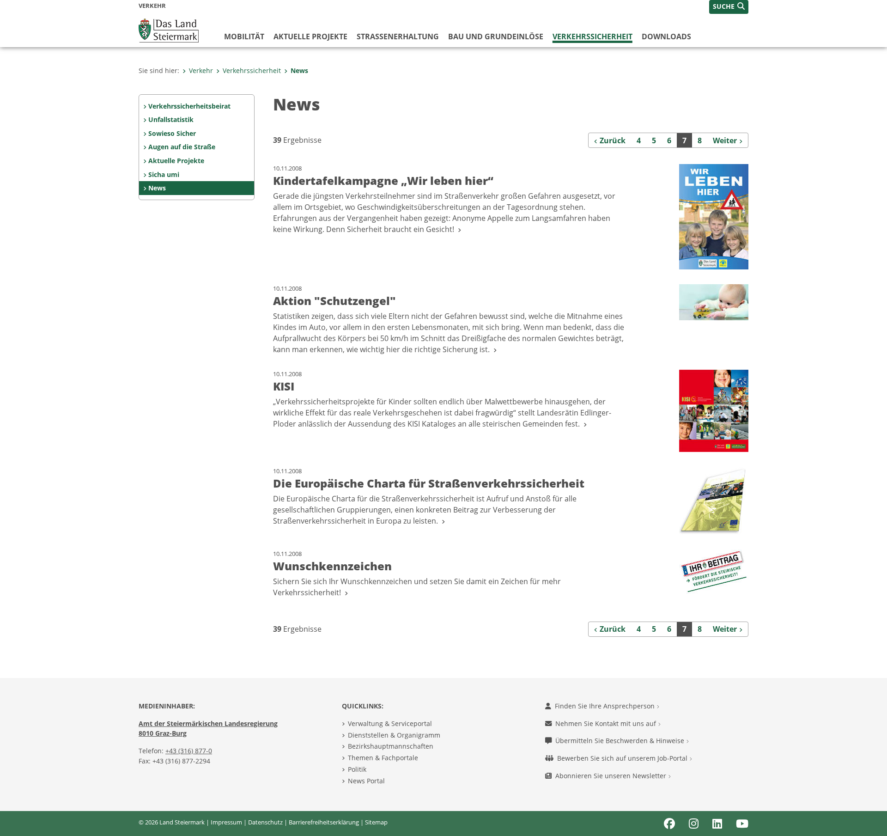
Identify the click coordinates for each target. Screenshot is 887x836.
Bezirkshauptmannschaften (390, 746)
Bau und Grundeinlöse (495, 36)
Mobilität (244, 36)
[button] (729, 6)
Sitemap (376, 822)
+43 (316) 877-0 (188, 750)
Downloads (666, 36)
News (299, 70)
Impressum (226, 822)
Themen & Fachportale (383, 757)
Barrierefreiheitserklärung (324, 822)
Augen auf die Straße (181, 146)
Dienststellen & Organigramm (394, 735)
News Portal (366, 780)
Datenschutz (265, 822)
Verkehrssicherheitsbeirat (189, 106)
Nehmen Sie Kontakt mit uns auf (606, 723)
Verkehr (201, 70)
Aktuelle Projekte (310, 36)
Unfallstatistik (171, 119)
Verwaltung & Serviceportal (390, 723)
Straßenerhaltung (398, 36)
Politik (357, 769)
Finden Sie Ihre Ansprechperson (605, 706)
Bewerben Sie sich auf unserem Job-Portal (623, 758)
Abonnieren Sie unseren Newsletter (611, 775)
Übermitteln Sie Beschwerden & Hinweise (620, 740)
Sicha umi (163, 174)
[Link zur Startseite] (169, 29)
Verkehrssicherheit (592, 36)
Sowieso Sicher (172, 133)
